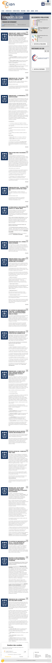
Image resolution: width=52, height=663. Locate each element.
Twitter (36, 11)
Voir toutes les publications (40, 44)
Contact (28, 11)
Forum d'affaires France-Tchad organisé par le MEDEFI (18, 153)
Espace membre (48, 656)
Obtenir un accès (47, 4)
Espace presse (47, 655)
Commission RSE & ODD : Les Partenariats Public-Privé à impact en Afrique (17, 600)
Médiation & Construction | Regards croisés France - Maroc (18, 452)
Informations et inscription (18, 234)
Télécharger (40, 21)
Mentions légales (48, 657)
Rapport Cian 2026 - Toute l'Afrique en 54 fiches (43, 28)
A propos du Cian (8, 11)
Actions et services (16, 11)
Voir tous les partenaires (39, 69)
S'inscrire (26, 72)
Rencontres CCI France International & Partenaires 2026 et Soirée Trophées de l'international (17, 559)
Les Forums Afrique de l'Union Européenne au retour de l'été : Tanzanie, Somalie (18, 207)
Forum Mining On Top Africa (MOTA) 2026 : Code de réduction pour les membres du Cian (18, 332)
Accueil (3, 11)
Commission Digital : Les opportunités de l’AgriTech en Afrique (17, 96)
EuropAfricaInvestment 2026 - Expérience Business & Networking (17, 242)
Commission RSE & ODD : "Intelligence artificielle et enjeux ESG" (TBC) (16, 79)
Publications (23, 11)
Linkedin (32, 11)
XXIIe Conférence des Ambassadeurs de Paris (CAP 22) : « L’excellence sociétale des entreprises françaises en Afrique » (18, 543)
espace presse (44, 1)
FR (48, 1)
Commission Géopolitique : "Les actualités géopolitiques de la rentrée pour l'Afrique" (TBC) (18, 189)
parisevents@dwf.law (12, 478)
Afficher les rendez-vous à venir (9, 24)
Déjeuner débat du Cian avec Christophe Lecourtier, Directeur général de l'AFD (17, 432)
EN (50, 1)
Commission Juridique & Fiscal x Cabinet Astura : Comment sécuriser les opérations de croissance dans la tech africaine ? (18, 260)
